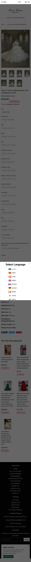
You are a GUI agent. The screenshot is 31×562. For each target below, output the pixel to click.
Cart (28, 2)
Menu (5, 2)
